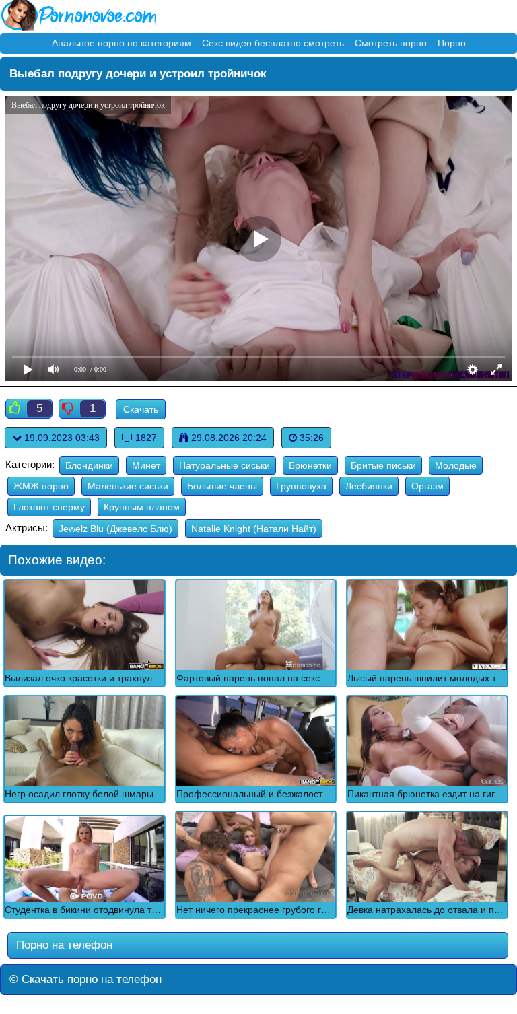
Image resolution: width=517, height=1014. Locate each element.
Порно (452, 43)
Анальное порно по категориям (121, 43)
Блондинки (89, 465)
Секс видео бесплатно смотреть (273, 43)
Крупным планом (142, 507)
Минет (146, 465)
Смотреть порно (391, 43)
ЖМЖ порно (41, 486)
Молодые (456, 465)
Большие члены (222, 486)
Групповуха (301, 486)
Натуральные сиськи (224, 465)
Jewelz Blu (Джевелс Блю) (115, 528)
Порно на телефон (62, 945)
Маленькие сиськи (128, 486)
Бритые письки (383, 465)
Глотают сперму (49, 507)
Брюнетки (310, 465)
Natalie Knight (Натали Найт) (253, 528)
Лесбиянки (368, 486)
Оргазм (427, 486)
